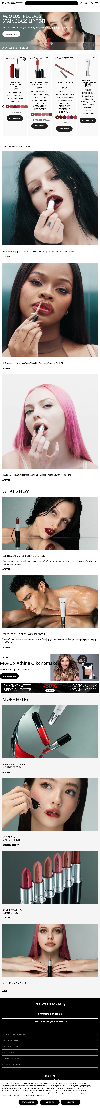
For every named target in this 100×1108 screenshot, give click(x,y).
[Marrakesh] (61, 117)
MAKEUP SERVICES (10, 1052)
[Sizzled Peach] (11, 106)
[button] (96, 3)
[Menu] (96, 3)
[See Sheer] (18, 106)
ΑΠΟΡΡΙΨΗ (50, 1102)
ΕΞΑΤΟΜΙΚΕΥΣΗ (28, 1102)
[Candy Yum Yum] (68, 117)
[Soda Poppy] (15, 106)
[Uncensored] (51, 114)
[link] (11, 34)
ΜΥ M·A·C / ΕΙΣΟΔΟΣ (11, 1064)
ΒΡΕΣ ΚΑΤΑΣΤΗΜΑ (10, 1046)
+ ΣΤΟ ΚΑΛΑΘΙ (15, 118)
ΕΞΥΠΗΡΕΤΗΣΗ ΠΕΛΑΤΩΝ (13, 1034)
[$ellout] (47, 114)
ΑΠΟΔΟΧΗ (70, 1102)
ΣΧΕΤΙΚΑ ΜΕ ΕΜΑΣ (10, 1040)
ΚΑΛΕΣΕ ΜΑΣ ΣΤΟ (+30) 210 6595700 (50, 1021)
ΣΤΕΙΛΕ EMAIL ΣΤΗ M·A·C (50, 1014)
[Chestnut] (64, 117)
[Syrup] (75, 117)
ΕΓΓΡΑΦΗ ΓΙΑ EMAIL (10, 1058)
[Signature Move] (36, 114)
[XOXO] (26, 106)
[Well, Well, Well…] (43, 114)
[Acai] (57, 117)
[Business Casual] (32, 114)
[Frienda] (40, 114)
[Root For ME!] (72, 117)
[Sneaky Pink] (22, 106)
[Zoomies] (8, 106)
